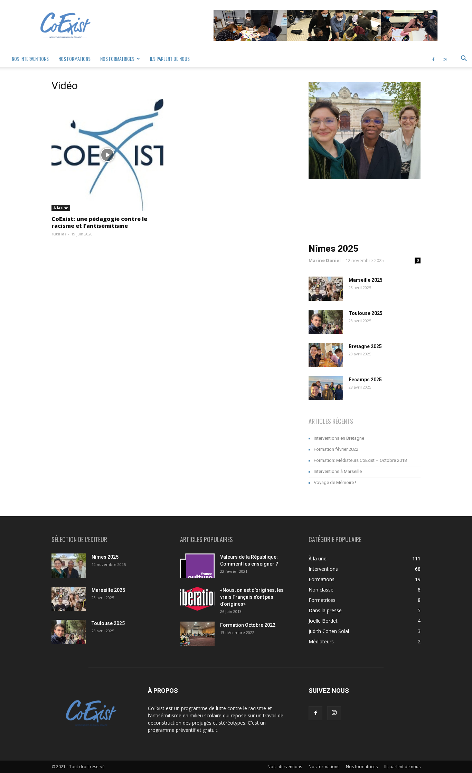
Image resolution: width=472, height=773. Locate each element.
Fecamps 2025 (365, 379)
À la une (61, 207)
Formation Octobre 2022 (247, 625)
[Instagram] (445, 58)
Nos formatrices (117, 58)
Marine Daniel (325, 260)
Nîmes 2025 (333, 248)
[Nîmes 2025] (68, 565)
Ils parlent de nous (170, 58)
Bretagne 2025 (365, 346)
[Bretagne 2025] (326, 355)
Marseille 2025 (366, 280)
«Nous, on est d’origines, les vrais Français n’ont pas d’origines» (252, 597)
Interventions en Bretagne (339, 438)
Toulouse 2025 (366, 313)
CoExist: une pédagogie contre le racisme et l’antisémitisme (99, 222)
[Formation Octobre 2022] (197, 634)
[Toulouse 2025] (326, 322)
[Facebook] (433, 58)
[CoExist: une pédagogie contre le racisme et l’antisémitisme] (107, 155)
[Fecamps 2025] (326, 388)
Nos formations (74, 58)
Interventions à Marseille (338, 471)
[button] (463, 59)
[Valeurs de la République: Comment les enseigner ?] (197, 565)
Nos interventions (30, 58)
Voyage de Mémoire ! (335, 482)
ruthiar (58, 233)
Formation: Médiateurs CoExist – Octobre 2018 (360, 460)
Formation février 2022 (336, 449)
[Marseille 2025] (326, 289)
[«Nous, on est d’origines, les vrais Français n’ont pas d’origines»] (197, 599)
